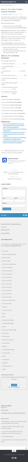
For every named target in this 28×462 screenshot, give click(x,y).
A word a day (5, 251)
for (19, 150)
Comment (5, 188)
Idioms (4, 313)
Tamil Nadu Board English (8, 349)
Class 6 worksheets (7, 287)
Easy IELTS (4, 407)
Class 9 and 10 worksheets (8, 300)
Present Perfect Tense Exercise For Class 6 (14, 132)
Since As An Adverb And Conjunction (12, 142)
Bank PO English (6, 257)
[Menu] (26, 2)
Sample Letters (5, 343)
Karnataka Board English (8, 320)
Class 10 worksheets (7, 267)
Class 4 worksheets (7, 280)
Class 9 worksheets (7, 303)
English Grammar (5, 229)
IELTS (3, 316)
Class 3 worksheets (7, 277)
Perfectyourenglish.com (8, 2)
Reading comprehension (8, 339)
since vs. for (9, 152)
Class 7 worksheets (7, 293)
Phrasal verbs (5, 333)
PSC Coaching (5, 336)
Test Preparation (6, 353)
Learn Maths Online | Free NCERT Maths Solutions (13, 413)
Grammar (4, 307)
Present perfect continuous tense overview (14, 141)
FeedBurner (17, 387)
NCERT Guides (4, 410)
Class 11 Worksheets (7, 270)
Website (4, 203)
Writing (4, 369)
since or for (4, 152)
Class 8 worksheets (7, 297)
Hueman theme (21, 454)
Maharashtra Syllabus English (9, 330)
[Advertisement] (8, 400)
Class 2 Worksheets (7, 274)
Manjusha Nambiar (7, 14)
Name (4, 198)
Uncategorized (5, 359)
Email (16, 198)
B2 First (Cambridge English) (9, 254)
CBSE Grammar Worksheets (9, 264)
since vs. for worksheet (17, 152)
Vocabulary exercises (7, 366)
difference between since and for (11, 150)
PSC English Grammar (7, 436)
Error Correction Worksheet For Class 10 (13, 123)
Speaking (4, 346)
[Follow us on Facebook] (24, 215)
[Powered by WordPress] (9, 454)
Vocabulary (5, 362)
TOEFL (4, 356)
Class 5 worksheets (7, 5)
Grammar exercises (7, 310)
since (22, 150)
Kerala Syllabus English (7, 323)
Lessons (4, 326)
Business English (5, 233)
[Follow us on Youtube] (26, 215)
